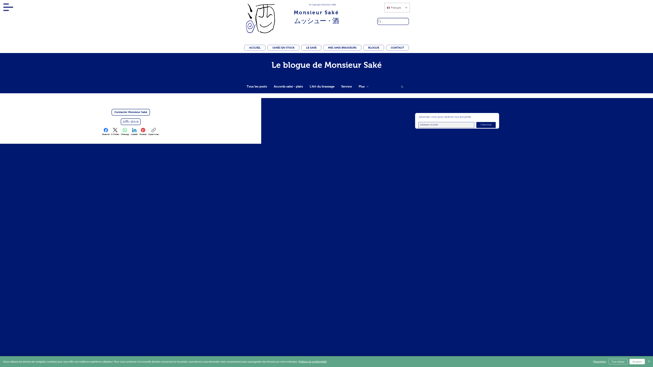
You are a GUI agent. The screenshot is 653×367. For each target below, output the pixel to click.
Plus (362, 86)
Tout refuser (618, 361)
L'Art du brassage (322, 86)
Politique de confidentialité (313, 361)
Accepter (637, 361)
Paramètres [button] (599, 361)
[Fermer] (649, 361)
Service (346, 86)
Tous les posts (257, 86)
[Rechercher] (393, 21)
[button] (8, 7)
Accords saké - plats (288, 86)
